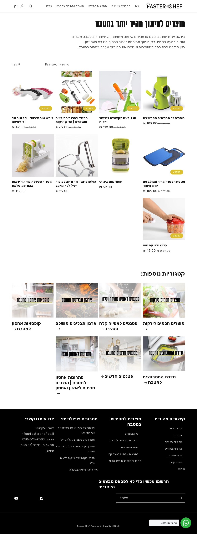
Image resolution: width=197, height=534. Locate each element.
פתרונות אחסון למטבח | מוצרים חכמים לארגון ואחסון (75, 383)
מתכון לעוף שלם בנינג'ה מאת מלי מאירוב (75, 449)
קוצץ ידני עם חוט (155, 245)
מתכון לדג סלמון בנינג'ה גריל (78, 439)
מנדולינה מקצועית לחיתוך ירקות (117, 120)
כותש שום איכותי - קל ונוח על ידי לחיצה (32, 120)
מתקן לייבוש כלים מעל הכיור (125, 461)
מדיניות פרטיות (173, 442)
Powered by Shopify (101, 526)
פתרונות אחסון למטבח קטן (123, 454)
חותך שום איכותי (110, 182)
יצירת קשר (176, 462)
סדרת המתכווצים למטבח (159, 379)
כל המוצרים (132, 433)
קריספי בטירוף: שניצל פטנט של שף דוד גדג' (76, 430)
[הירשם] (180, 498)
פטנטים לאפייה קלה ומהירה (118, 326)
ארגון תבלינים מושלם (76, 323)
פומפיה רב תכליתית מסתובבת (164, 118)
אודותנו (178, 435)
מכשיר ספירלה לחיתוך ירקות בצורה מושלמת (32, 183)
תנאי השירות (175, 455)
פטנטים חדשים (118, 376)
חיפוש (181, 469)
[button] (31, 6)
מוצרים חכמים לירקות (163, 323)
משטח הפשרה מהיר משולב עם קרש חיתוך (164, 183)
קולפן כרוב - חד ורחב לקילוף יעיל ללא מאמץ (76, 183)
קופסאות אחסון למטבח (26, 326)
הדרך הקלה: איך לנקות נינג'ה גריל (77, 460)
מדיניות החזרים (173, 448)
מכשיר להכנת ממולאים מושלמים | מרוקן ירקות (72, 120)
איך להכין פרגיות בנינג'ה (83, 469)
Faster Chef (83, 526)
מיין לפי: (65, 64)
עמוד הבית (176, 428)
